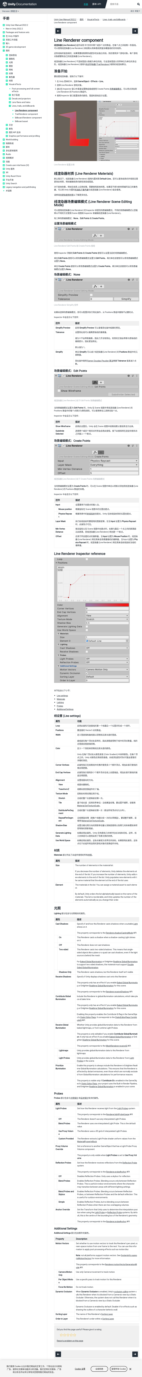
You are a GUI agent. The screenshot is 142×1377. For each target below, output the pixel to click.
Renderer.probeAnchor (116, 1172)
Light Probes (122, 1108)
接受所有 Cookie (118, 1369)
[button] (61, 1335)
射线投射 (91, 514)
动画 (8, 161)
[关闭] (130, 1369)
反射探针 (84, 1098)
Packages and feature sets (17, 32)
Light (135, 924)
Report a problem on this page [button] (70, 1341)
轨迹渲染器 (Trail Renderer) (98, 64)
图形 (8, 50)
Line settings (62, 696)
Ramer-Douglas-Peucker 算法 (100, 361)
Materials (61, 699)
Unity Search (11, 183)
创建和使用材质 (66, 195)
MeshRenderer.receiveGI (116, 1046)
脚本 (8, 147)
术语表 (9, 191)
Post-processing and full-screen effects (26, 90)
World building (12, 139)
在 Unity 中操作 (12, 36)
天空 (11, 125)
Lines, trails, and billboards (23, 106)
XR (7, 172)
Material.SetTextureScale (88, 806)
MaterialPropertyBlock (87, 1141)
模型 (11, 66)
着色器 (12, 77)
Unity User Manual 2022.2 (17, 25)
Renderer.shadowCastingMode (119, 933)
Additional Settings (65, 709)
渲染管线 (13, 55)
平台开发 (10, 180)
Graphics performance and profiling (24, 136)
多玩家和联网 (11, 150)
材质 (11, 81)
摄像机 (12, 59)
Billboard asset (21, 121)
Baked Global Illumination (91, 961)
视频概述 (10, 158)
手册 (86, 4)
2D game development (16, 47)
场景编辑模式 (115, 89)
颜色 (11, 129)
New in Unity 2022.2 (14, 29)
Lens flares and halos (21, 102)
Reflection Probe (129, 1163)
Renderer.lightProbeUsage (117, 1114)
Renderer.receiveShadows (117, 992)
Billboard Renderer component (28, 118)
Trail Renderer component (26, 114)
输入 (8, 43)
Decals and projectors (21, 99)
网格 (11, 70)
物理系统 (10, 143)
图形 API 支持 (15, 132)
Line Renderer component (26, 110)
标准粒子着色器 (81, 190)
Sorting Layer (107, 1314)
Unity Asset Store (13, 176)
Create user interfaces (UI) (17, 165)
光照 (11, 62)
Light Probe (100, 1212)
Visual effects (15, 84)
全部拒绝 (99, 1369)
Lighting (60, 702)
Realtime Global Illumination (125, 961)
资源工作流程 (11, 40)
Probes (60, 706)
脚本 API (96, 4)
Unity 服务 (10, 169)
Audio (8, 154)
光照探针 (74, 1098)
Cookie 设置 (80, 1369)
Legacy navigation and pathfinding (21, 187)
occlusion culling (121, 1291)
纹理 (11, 73)
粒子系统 (16, 95)
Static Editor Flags (88, 1017)
